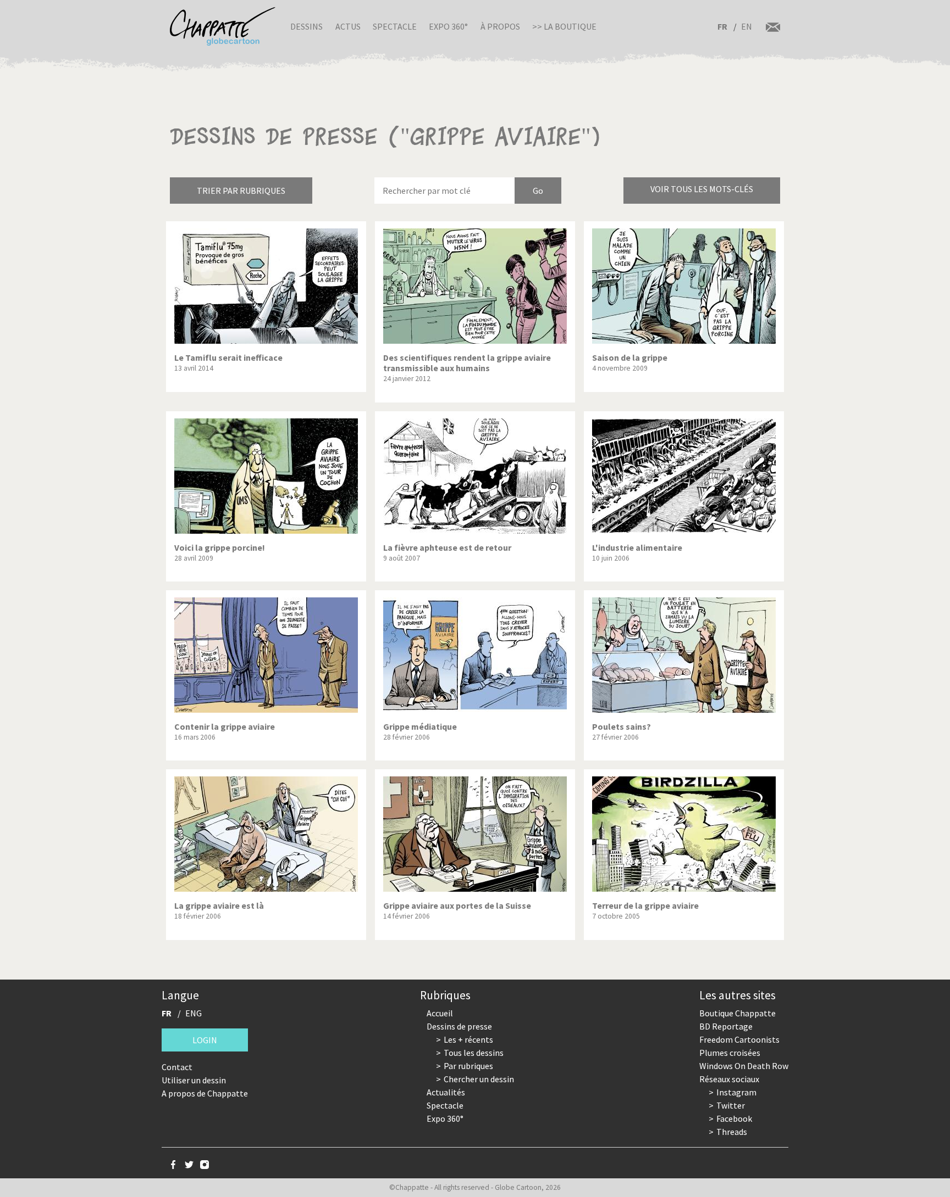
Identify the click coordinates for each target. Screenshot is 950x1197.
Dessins (306, 26)
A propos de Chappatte (205, 1093)
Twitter (730, 1105)
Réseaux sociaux (729, 1078)
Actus (348, 26)
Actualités (446, 1092)
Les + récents (468, 1039)
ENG (193, 1013)
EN (746, 26)
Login (204, 1039)
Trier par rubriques (241, 190)
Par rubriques (468, 1065)
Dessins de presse (459, 1026)
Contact (177, 1066)
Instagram (736, 1092)
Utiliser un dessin (194, 1080)
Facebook (734, 1118)
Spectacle (395, 26)
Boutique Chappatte (737, 1013)
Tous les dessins (474, 1052)
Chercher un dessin (479, 1078)
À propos (500, 26)
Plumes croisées (729, 1052)
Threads (731, 1131)
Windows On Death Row (743, 1065)
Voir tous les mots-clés (701, 188)
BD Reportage (726, 1026)
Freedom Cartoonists (739, 1039)
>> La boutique (564, 26)
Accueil (440, 1013)
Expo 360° (448, 26)
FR (722, 26)
